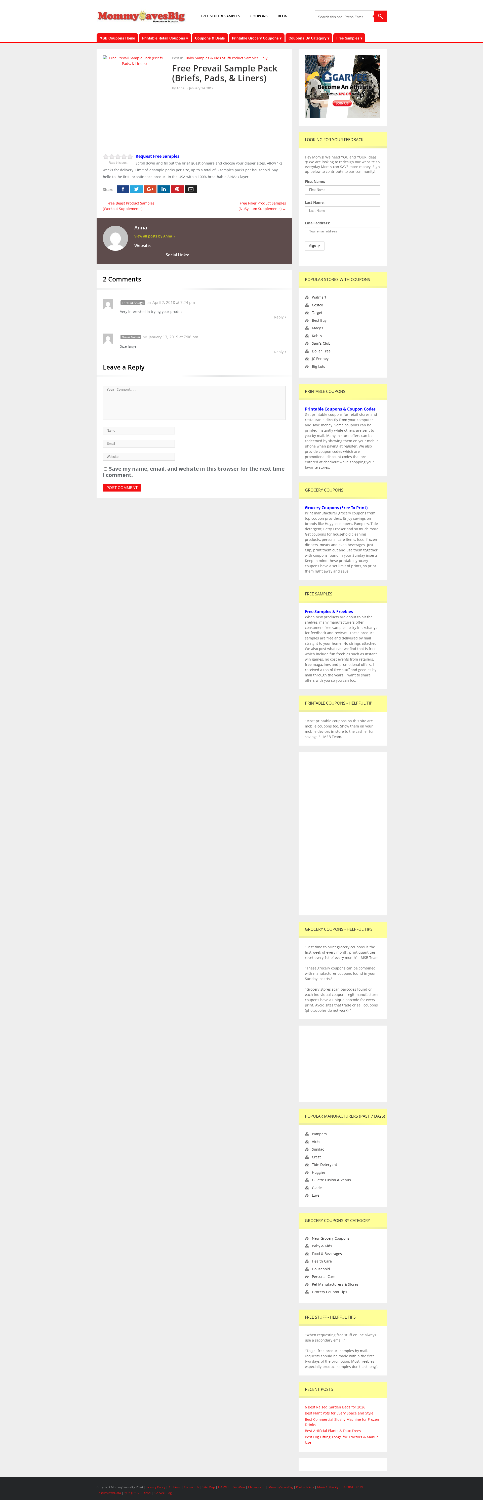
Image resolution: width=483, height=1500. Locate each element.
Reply (279, 317)
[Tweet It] (136, 189)
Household (321, 1269)
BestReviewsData (109, 1493)
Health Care (322, 1261)
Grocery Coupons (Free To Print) (336, 507)
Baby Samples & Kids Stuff (208, 58)
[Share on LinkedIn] (163, 189)
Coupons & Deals (210, 37)
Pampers (319, 1133)
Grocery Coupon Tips (329, 1291)
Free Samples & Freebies (329, 611)
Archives (175, 1487)
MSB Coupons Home (117, 37)
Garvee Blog (163, 1493)
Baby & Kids (322, 1245)
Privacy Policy (156, 1487)
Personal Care (323, 1276)
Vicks (316, 1141)
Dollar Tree (321, 351)
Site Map (209, 1487)
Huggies (319, 1172)
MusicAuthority (327, 1487)
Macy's (317, 328)
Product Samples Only (248, 58)
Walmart (319, 297)
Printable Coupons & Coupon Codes (340, 409)
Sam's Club (321, 343)
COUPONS (259, 16)
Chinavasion (256, 1487)
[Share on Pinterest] (177, 189)
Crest (316, 1157)
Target (317, 312)
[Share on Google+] (150, 189)
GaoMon (239, 1487)
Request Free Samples (157, 156)
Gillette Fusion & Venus (331, 1180)
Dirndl (147, 1493)
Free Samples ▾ (349, 37)
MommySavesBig (280, 1487)
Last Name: (315, 202)
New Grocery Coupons (330, 1238)
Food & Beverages (327, 1253)
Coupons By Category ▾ (309, 37)
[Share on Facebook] (123, 189)
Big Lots (318, 366)
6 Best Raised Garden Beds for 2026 (335, 1407)
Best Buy (319, 320)
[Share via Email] (191, 189)
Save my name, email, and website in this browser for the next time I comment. (194, 471)
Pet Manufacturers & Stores (335, 1284)
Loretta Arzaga (133, 302)
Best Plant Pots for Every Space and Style (339, 1413)
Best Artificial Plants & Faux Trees (333, 1430)
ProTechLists (305, 1487)
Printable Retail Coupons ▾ (165, 37)
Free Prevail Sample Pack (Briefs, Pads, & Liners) (224, 73)
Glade (317, 1187)
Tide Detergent (324, 1164)
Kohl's (317, 335)
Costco (317, 305)
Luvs (315, 1195)
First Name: (315, 181)
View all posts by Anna (155, 236)
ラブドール (131, 1493)
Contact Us (192, 1487)
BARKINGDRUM (353, 1487)
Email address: (317, 223)
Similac (318, 1149)
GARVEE (223, 1487)
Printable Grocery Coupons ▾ (256, 37)
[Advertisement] (194, 129)
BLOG (282, 16)
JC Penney (320, 358)
